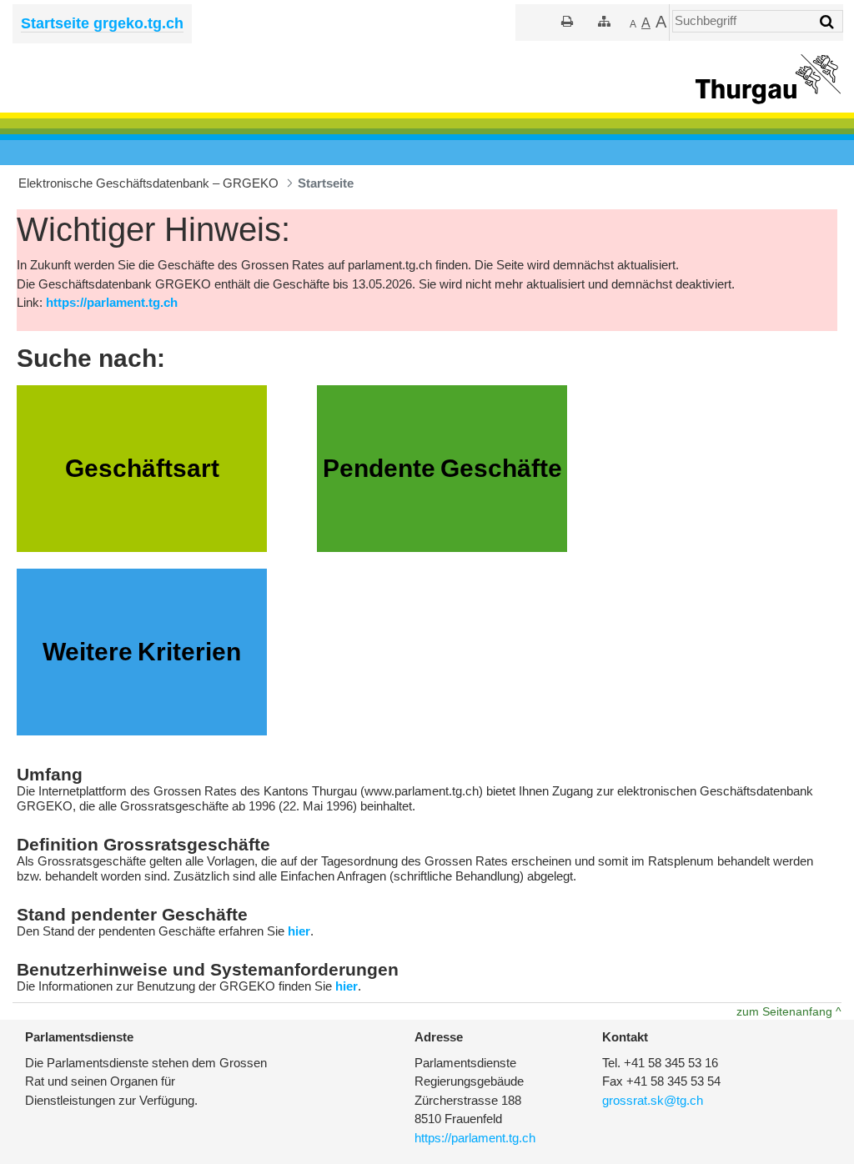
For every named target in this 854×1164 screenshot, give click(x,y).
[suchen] (827, 22)
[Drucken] (567, 21)
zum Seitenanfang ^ (788, 1011)
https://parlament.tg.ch (112, 302)
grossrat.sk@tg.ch (652, 1100)
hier (299, 931)
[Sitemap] (604, 21)
